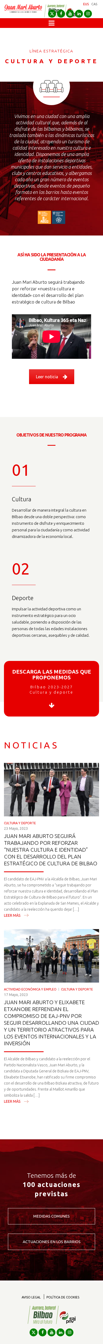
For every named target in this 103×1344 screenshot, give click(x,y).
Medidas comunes (51, 1216)
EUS (86, 4)
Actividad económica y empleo (30, 989)
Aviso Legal (31, 1297)
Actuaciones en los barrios (52, 1241)
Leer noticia (47, 376)
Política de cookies (62, 1297)
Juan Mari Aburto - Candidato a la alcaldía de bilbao (23, 11)
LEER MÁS (12, 915)
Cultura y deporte (20, 823)
